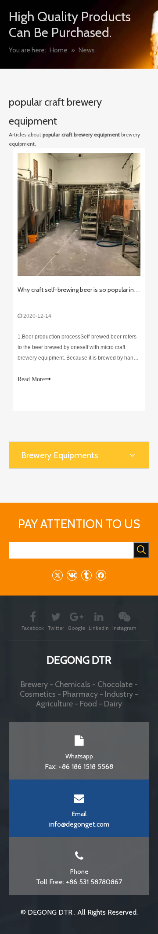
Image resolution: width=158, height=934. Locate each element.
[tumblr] (86, 575)
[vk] (71, 575)
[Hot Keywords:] (141, 550)
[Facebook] (100, 575)
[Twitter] (57, 575)
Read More (31, 379)
